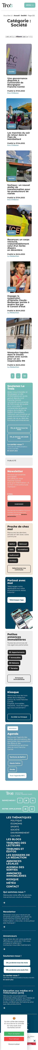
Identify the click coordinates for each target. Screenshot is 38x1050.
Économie (16, 823)
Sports (15, 826)
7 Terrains (13, 668)
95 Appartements (17, 652)
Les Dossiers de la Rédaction (18, 856)
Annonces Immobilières (16, 874)
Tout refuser (14, 1039)
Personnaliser (14, 1044)
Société (24, 15)
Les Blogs (13, 839)
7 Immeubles (15, 658)
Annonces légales (13, 862)
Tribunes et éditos (15, 850)
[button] (34, 1041)
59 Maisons (14, 663)
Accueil (17, 15)
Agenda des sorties (15, 868)
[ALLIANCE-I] (19, 40)
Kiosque (12, 879)
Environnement (20, 832)
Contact (12, 886)
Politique (16, 820)
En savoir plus (12, 450)
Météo (11, 883)
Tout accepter (14, 1034)
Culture (15, 835)
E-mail (10, 494)
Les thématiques (18, 817)
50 (25, 375)
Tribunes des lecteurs (16, 844)
